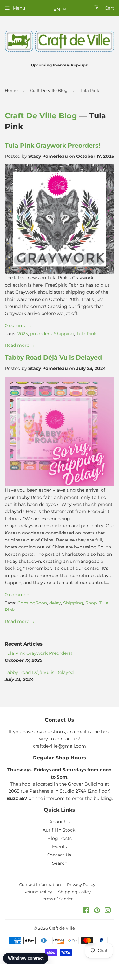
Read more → (20, 345)
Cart (108, 8)
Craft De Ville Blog (49, 90)
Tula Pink (86, 334)
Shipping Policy (74, 891)
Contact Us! (60, 855)
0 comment (18, 325)
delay (55, 603)
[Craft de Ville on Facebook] (86, 911)
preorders (41, 334)
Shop (91, 603)
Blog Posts (59, 838)
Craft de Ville (62, 928)
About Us (59, 822)
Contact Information (40, 884)
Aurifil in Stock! (59, 830)
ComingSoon (32, 603)
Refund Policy (37, 891)
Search (59, 863)
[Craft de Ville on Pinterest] (97, 911)
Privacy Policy (81, 884)
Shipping (64, 334)
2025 (22, 334)
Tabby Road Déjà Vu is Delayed (53, 357)
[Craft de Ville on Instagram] (108, 911)
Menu (19, 8)
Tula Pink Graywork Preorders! (52, 145)
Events (59, 846)
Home (11, 90)
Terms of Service (57, 898)
